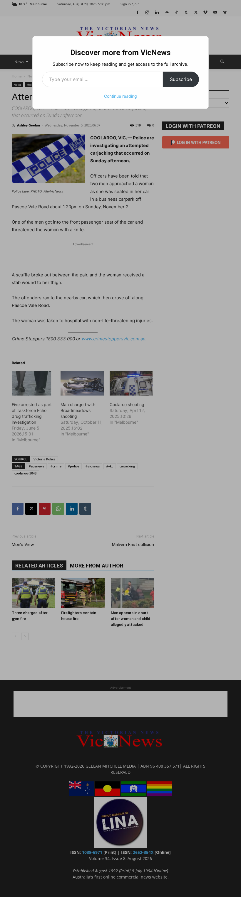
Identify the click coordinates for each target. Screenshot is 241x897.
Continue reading (120, 96)
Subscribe (181, 79)
